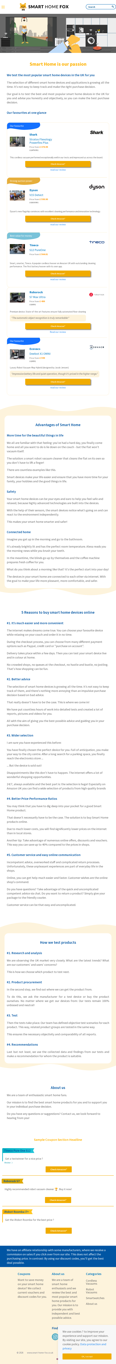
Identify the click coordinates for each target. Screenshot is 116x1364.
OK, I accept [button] (87, 1356)
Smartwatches (95, 1298)
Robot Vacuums (91, 1290)
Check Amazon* (58, 164)
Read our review (58, 332)
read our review (58, 169)
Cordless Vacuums (91, 1282)
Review (7, 1162)
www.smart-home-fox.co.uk (40, 1352)
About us (91, 1304)
